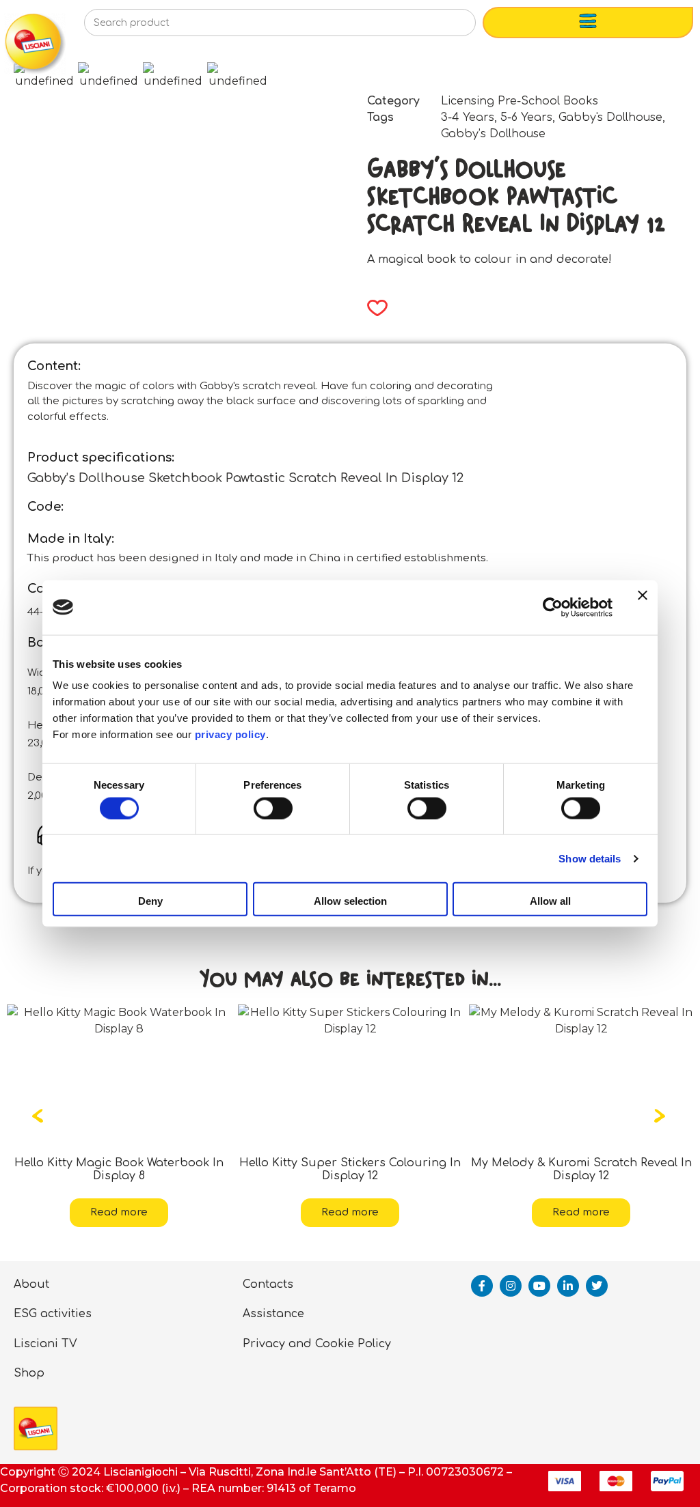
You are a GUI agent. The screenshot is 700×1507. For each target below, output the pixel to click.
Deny (150, 901)
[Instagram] (511, 1286)
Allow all (550, 901)
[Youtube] (539, 1286)
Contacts (268, 1284)
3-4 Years (467, 117)
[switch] (273, 808)
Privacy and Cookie (298, 1344)
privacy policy (230, 734)
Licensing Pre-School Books (519, 101)
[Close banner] (642, 607)
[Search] (444, 27)
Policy (374, 1344)
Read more (151, 1212)
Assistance (273, 1314)
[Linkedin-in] (568, 1286)
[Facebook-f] (482, 1286)
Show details (589, 858)
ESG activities (53, 1314)
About (31, 1284)
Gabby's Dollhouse (610, 117)
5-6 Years (526, 117)
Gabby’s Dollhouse (493, 134)
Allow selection (350, 901)
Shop (29, 1373)
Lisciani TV (45, 1344)
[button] (373, 308)
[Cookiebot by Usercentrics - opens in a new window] (552, 607)
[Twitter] (597, 1286)
